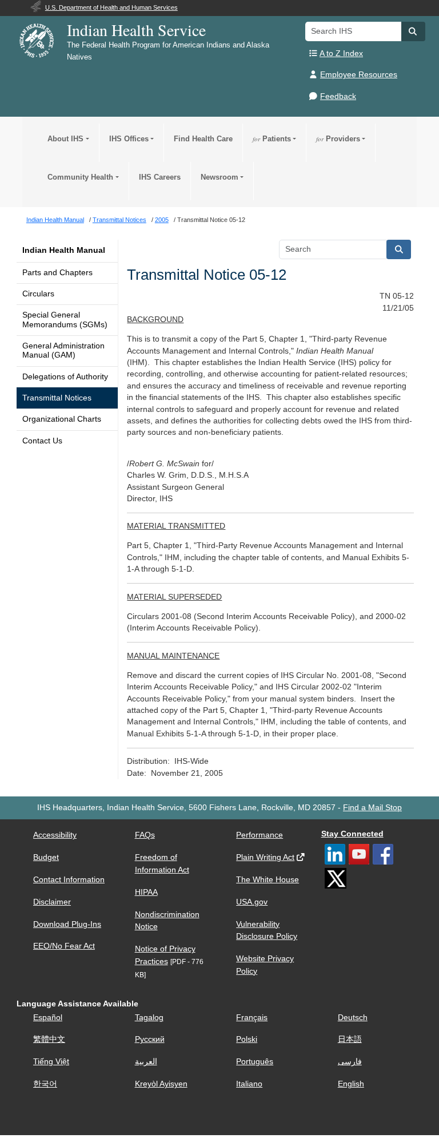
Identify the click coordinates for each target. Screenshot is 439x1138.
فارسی (350, 1061)
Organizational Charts (61, 419)
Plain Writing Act (265, 857)
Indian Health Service (136, 30)
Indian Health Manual (63, 250)
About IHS (65, 138)
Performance (259, 835)
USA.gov (252, 902)
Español (47, 1017)
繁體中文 (49, 1039)
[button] (413, 31)
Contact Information (69, 879)
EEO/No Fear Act (64, 946)
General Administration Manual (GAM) (63, 350)
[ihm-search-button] (399, 249)
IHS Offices (129, 138)
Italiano (249, 1084)
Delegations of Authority (65, 376)
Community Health (80, 177)
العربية (146, 1061)
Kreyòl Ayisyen (161, 1084)
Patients (272, 138)
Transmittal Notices (56, 398)
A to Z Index (341, 53)
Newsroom (219, 177)
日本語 (350, 1039)
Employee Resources (358, 74)
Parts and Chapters (57, 272)
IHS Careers (160, 177)
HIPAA (146, 892)
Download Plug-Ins (67, 924)
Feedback (338, 96)
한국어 (45, 1084)
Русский (150, 1039)
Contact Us (42, 441)
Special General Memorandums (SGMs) (64, 319)
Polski (246, 1039)
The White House (267, 879)
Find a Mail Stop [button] (372, 807)
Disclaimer (52, 902)
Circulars (38, 294)
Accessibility (55, 835)
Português (254, 1061)
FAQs (145, 835)
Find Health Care (203, 138)
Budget (46, 857)
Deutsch (353, 1017)
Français (252, 1017)
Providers (338, 138)
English (351, 1084)
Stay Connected (352, 834)
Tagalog (149, 1017)
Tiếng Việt (51, 1061)
